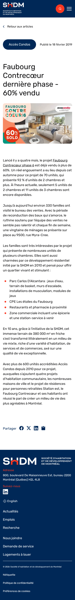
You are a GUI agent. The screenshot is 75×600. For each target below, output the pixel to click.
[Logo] (13, 9)
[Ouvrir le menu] (69, 9)
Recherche (11, 528)
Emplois (9, 520)
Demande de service (18, 546)
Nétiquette (9, 574)
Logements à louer (17, 554)
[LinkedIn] (5, 491)
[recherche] (60, 8)
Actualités (10, 511)
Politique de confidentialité (18, 583)
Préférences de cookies (16, 591)
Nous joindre (12, 538)
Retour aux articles (20, 26)
